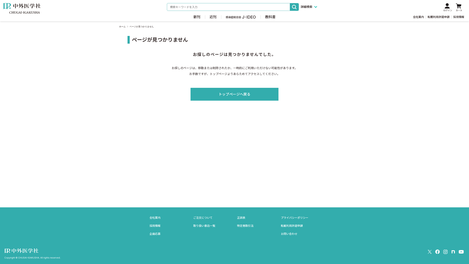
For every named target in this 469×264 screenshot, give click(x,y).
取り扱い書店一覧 (204, 226)
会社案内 (418, 17)
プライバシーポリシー (294, 217)
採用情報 (458, 17)
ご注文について (203, 217)
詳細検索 (306, 7)
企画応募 (154, 234)
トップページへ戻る (234, 94)
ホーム (122, 26)
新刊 (196, 17)
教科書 (270, 17)
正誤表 (241, 217)
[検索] (294, 7)
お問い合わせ (289, 234)
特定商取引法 (245, 226)
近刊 (213, 17)
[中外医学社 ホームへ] (21, 11)
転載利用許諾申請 (439, 17)
